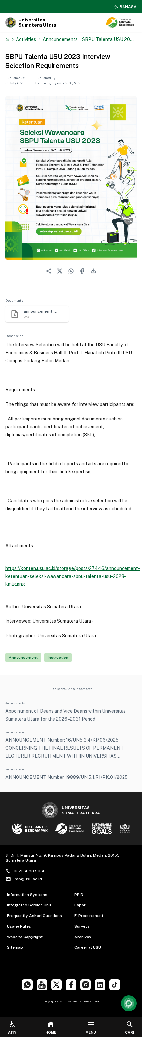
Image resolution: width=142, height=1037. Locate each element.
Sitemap (15, 947)
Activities (26, 39)
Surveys (82, 926)
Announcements (60, 39)
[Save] (7, 39)
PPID (78, 894)
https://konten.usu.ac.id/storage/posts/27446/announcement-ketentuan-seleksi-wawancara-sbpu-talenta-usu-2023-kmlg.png (72, 576)
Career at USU (87, 947)
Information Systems (27, 894)
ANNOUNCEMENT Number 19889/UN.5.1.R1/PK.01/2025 (66, 777)
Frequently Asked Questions (34, 915)
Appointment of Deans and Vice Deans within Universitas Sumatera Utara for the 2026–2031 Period (65, 715)
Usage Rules (19, 926)
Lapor (80, 905)
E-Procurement (88, 915)
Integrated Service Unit (29, 905)
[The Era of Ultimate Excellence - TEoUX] (120, 22)
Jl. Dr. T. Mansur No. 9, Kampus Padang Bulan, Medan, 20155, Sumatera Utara (63, 858)
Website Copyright (25, 937)
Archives (82, 937)
